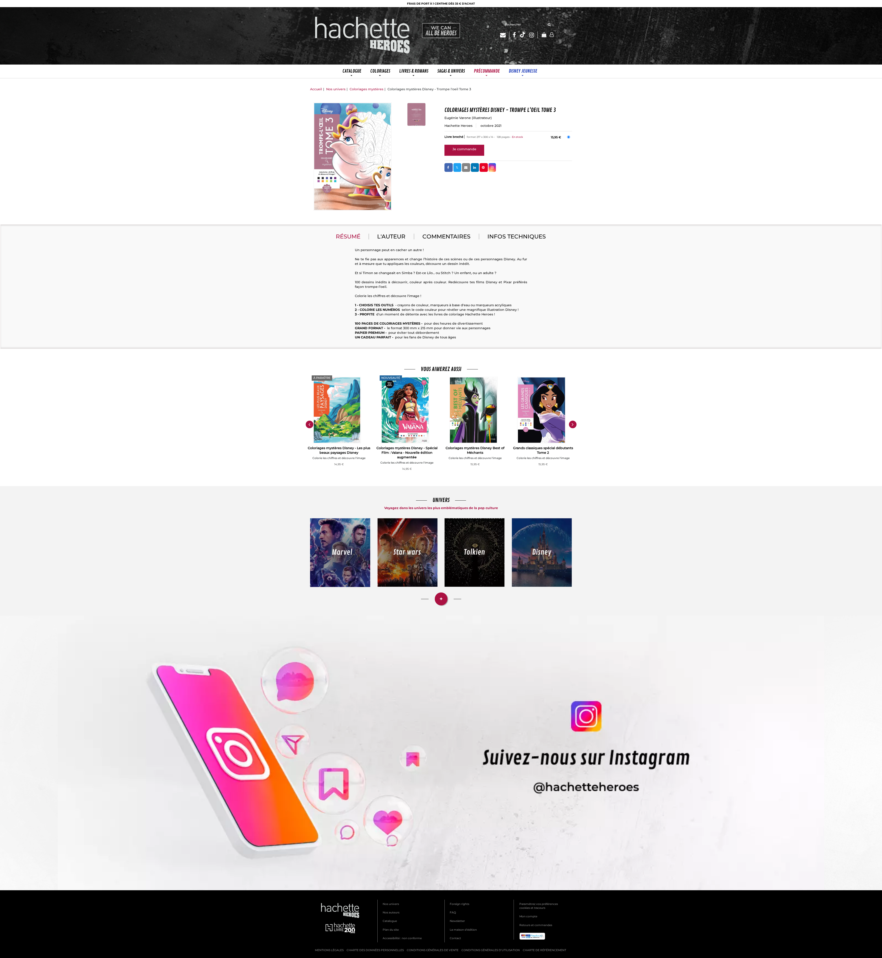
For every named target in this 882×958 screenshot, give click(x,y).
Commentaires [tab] (446, 236)
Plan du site (391, 929)
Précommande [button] (487, 71)
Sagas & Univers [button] (451, 71)
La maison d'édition (463, 929)
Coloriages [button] (380, 71)
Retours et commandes (535, 925)
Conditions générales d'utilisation (490, 950)
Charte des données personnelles (375, 950)
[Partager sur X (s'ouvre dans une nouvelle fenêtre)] (457, 167)
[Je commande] (464, 149)
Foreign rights (459, 904)
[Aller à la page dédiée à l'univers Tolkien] (474, 552)
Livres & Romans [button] (413, 71)
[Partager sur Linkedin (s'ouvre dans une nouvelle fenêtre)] (475, 167)
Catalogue (390, 921)
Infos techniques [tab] (516, 236)
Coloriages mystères (366, 89)
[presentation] (309, 424)
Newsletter (457, 921)
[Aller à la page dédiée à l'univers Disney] (542, 552)
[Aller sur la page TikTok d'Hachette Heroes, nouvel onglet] (522, 34)
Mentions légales (329, 950)
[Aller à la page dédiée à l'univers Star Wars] (407, 552)
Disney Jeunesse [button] (523, 71)
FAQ (453, 912)
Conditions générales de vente (432, 950)
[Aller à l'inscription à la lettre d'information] (504, 34)
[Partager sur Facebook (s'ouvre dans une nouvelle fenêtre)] (448, 167)
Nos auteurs (391, 912)
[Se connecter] (552, 34)
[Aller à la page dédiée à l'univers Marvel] (340, 552)
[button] (353, 156)
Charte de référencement (544, 950)
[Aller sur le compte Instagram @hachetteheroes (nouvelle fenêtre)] (441, 753)
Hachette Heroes (458, 126)
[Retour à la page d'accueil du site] (362, 36)
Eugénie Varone (457, 118)
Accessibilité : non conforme (402, 938)
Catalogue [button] (351, 71)
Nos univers (335, 89)
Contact (455, 938)
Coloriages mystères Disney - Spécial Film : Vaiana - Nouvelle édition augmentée (407, 452)
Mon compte (528, 916)
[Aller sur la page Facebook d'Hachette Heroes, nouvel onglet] (514, 34)
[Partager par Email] (466, 167)
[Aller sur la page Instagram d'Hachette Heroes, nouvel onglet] (533, 34)
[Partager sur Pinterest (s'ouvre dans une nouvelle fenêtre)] (484, 167)
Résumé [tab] (348, 236)
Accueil (316, 89)
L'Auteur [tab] (391, 236)
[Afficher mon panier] (544, 35)
